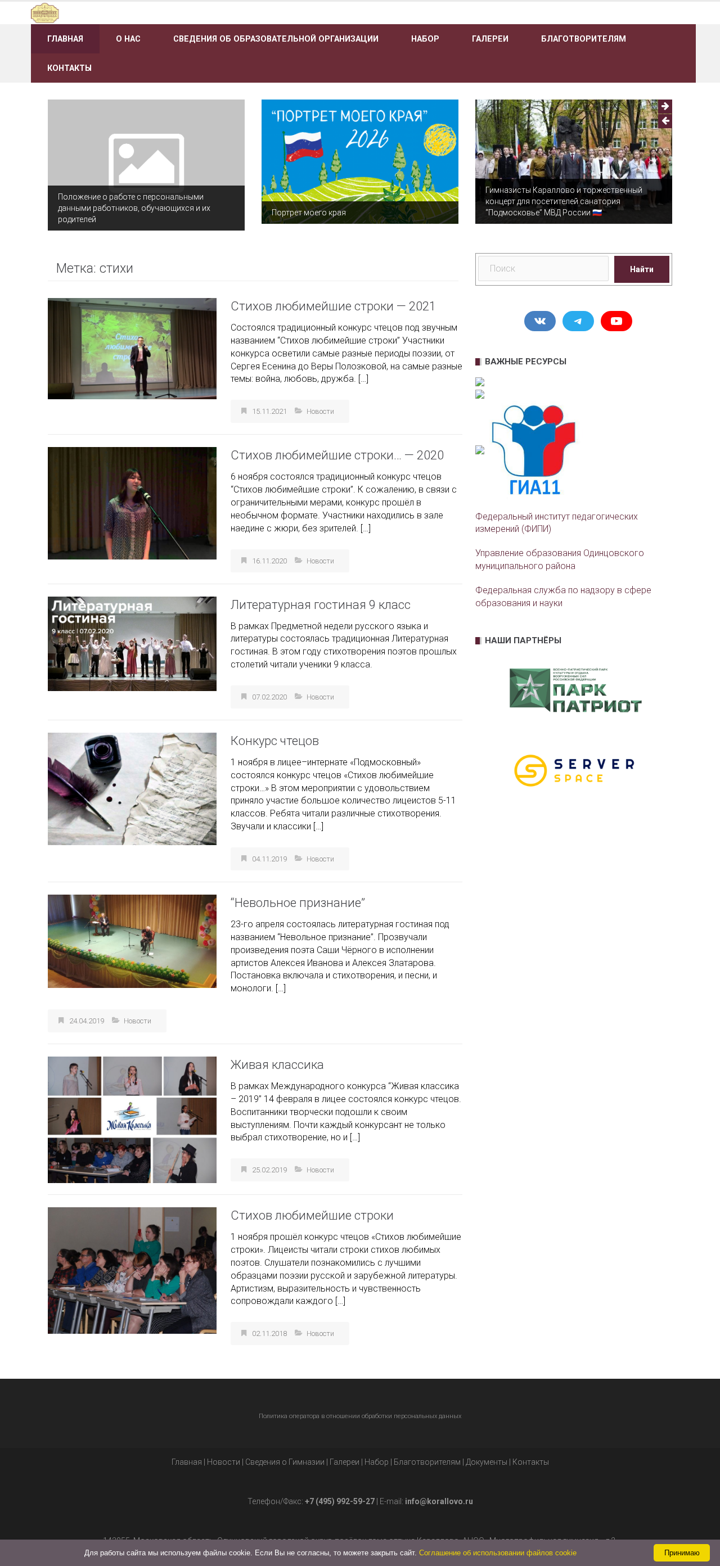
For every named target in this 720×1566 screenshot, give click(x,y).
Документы (486, 1461)
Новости (320, 411)
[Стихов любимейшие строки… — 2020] (132, 503)
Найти (642, 269)
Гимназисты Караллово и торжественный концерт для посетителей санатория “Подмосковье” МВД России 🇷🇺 (563, 201)
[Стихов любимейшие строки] (132, 1270)
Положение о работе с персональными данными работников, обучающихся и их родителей (134, 208)
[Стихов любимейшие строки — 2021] (132, 347)
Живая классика (277, 1065)
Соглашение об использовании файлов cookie (498, 1553)
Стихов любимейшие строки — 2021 (333, 306)
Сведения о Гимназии (285, 1461)
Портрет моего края (309, 212)
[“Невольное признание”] (132, 940)
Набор (425, 38)
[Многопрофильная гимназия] (136, 12)
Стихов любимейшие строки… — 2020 (337, 455)
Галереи (490, 38)
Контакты (69, 68)
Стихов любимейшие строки (312, 1215)
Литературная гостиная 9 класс (321, 605)
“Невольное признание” (298, 903)
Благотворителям (583, 38)
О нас (128, 38)
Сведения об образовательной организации (276, 38)
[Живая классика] (132, 1119)
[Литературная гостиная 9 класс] (132, 643)
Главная (65, 38)
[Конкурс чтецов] (132, 788)
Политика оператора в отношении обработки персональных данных (360, 1416)
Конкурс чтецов (275, 741)
